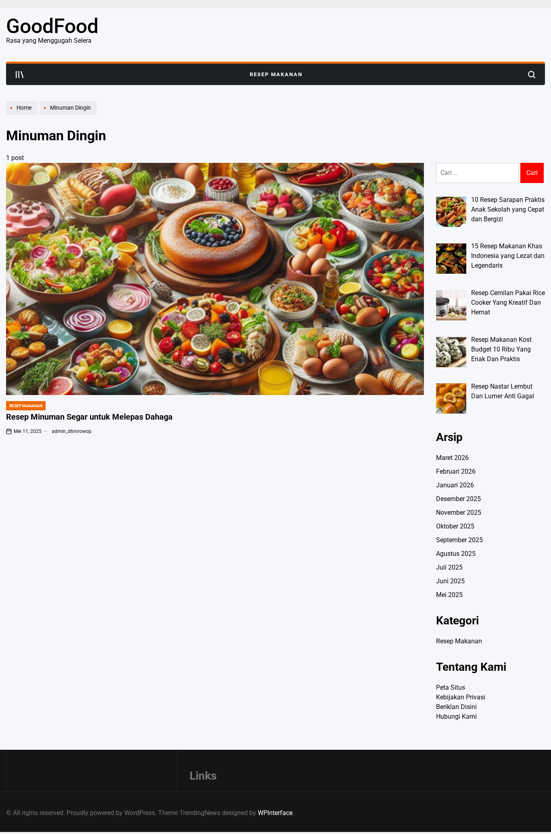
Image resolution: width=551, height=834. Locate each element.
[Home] (23, 114)
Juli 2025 (449, 567)
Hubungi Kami (456, 716)
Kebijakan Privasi (460, 697)
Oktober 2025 (455, 526)
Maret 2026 (452, 458)
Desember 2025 (458, 499)
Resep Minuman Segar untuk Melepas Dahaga (89, 417)
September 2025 (459, 540)
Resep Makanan (276, 74)
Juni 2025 (450, 581)
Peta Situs (450, 687)
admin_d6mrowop (72, 431)
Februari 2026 (456, 471)
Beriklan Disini (456, 707)
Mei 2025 (449, 595)
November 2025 (458, 512)
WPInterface (275, 813)
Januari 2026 (455, 485)
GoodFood (52, 26)
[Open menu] (19, 74)
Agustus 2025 (456, 553)
